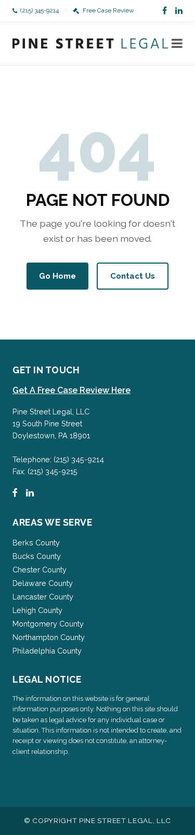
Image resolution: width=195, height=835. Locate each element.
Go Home (57, 276)
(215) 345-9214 (39, 10)
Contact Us (132, 276)
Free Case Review (108, 10)
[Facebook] (164, 11)
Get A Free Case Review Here (71, 390)
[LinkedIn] (179, 11)
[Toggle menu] (177, 43)
